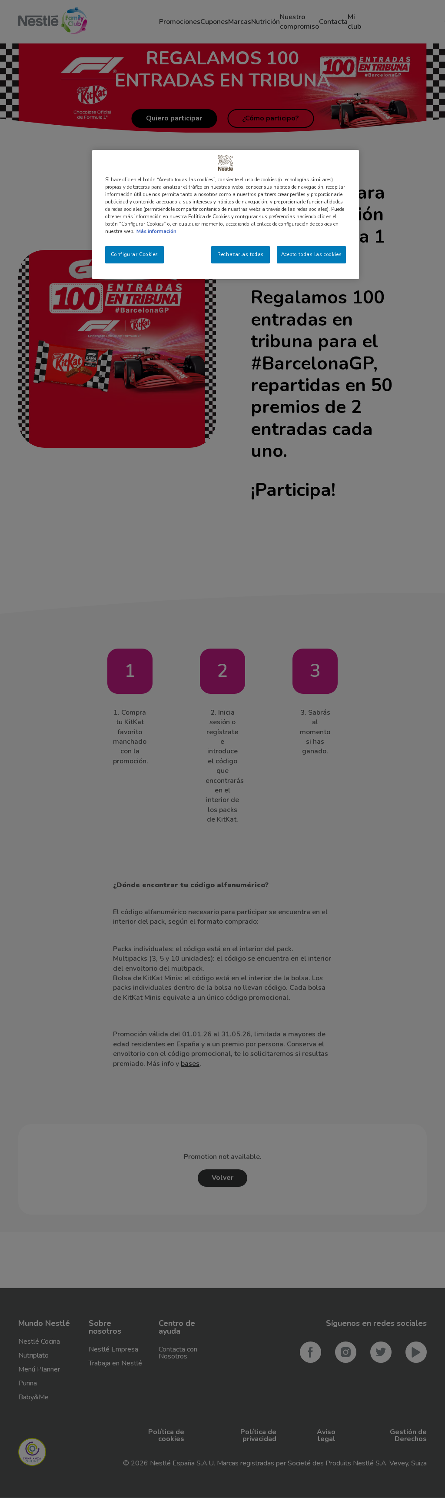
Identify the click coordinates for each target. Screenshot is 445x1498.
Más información (156, 231)
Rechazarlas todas (240, 254)
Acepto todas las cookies (311, 254)
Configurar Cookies (134, 254)
